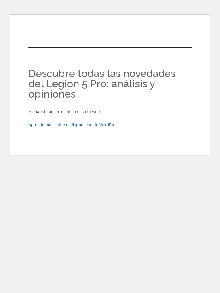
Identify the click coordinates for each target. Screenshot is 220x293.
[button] (123, 33)
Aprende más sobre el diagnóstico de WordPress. (74, 124)
